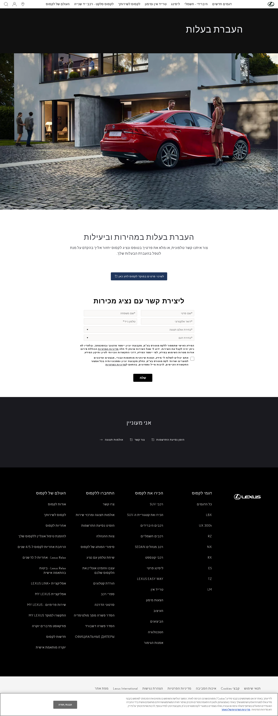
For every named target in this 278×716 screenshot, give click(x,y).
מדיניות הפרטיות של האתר (235, 709)
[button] (263, 4)
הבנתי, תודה (65, 704)
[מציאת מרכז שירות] (23, 4)
